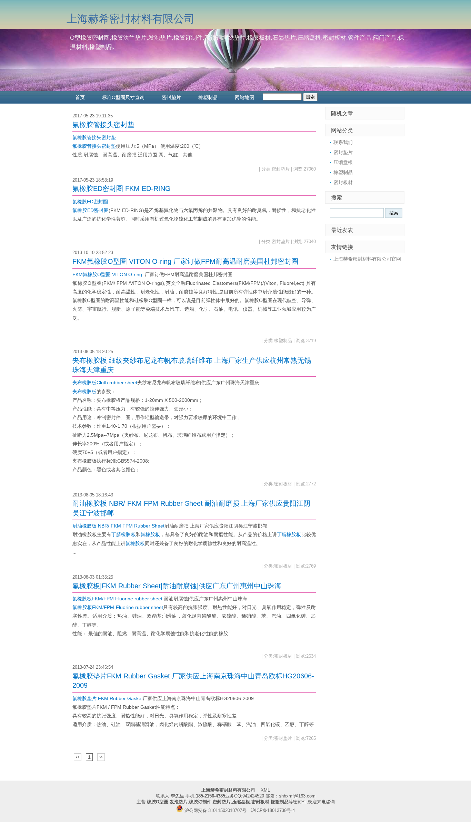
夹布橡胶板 (84, 391)
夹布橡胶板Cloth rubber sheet (104, 382)
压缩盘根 (343, 162)
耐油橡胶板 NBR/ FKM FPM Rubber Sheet (118, 526)
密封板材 (343, 182)
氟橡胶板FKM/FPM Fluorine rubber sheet (117, 598)
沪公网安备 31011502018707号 (215, 810)
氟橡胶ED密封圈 (90, 201)
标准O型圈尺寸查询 (123, 97)
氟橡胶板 (150, 534)
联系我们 (343, 142)
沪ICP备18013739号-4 (273, 810)
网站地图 (244, 97)
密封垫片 (171, 97)
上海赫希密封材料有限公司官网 (367, 259)
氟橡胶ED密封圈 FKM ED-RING (121, 188)
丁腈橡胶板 (123, 534)
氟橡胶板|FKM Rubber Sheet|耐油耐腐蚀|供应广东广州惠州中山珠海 (176, 586)
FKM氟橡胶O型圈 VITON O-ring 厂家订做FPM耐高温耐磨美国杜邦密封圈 (185, 261)
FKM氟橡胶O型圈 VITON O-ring (107, 274)
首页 (80, 97)
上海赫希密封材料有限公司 (131, 19)
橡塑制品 (208, 97)
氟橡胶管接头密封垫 (103, 124)
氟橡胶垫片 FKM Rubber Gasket (107, 698)
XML (265, 790)
